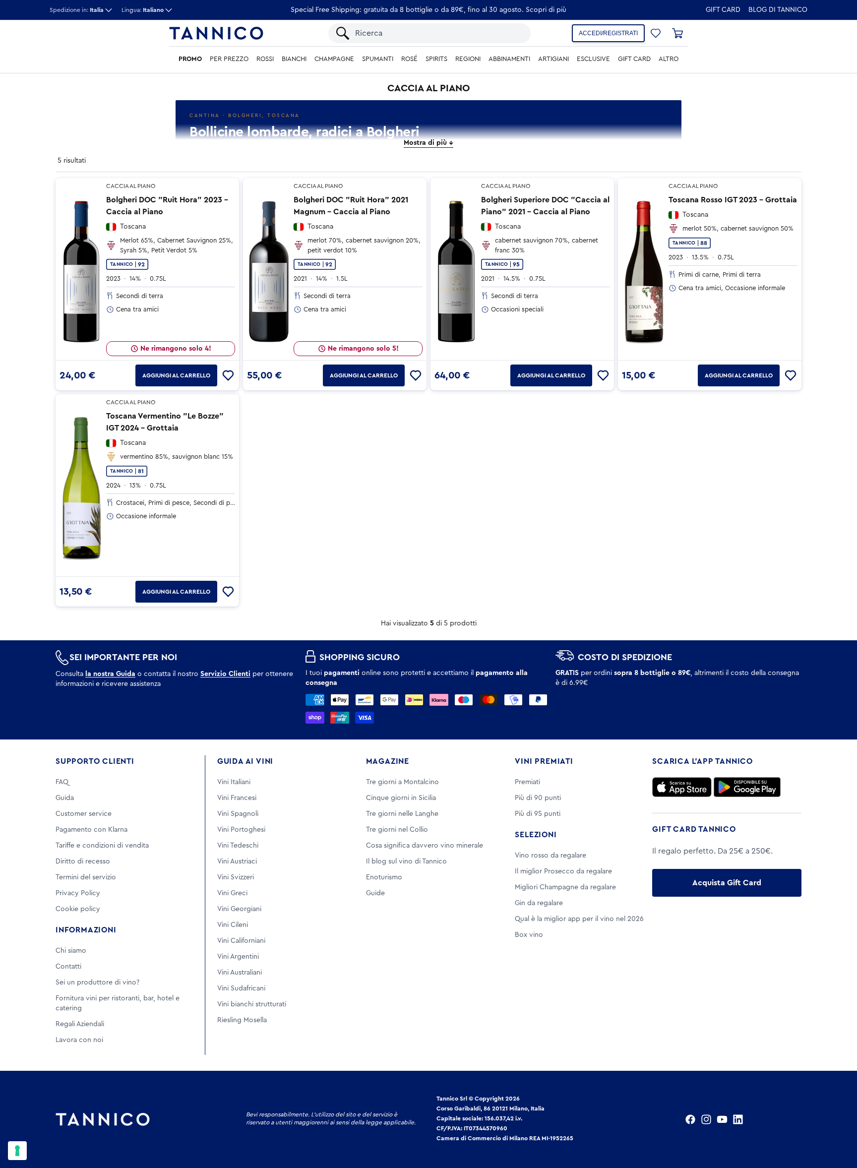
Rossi (265, 59)
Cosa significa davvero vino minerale (424, 845)
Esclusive (593, 59)
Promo (190, 59)
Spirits (436, 59)
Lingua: (143, 10)
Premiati (527, 782)
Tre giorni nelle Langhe (402, 813)
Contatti (68, 966)
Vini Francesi (236, 798)
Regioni (468, 59)
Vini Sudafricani (241, 988)
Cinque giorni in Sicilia (401, 798)
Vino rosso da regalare (550, 855)
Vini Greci (232, 893)
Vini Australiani (239, 972)
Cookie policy (78, 909)
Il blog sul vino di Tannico (406, 861)
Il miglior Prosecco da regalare (563, 871)
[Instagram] (706, 1119)
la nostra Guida (110, 674)
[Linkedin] (738, 1119)
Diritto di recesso (83, 861)
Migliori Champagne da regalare (565, 887)
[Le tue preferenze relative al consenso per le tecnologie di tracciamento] (17, 1150)
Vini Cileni (232, 925)
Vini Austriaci (237, 861)
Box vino (529, 934)
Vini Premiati (544, 761)
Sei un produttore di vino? (97, 982)
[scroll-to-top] (836, 1119)
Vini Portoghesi (241, 829)
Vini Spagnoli (237, 813)
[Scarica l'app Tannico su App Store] (682, 787)
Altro (668, 59)
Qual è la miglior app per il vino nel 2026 (579, 919)
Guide (375, 893)
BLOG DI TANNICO (777, 9)
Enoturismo (384, 877)
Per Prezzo (229, 59)
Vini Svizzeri (235, 877)
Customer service (84, 813)
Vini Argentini (238, 956)
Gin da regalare (539, 903)
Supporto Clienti (95, 761)
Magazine (387, 761)
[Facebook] (690, 1119)
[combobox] (438, 33)
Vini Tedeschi (237, 845)
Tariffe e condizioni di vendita (102, 845)
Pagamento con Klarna (91, 829)
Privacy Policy (78, 893)
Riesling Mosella (242, 1020)
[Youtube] (722, 1119)
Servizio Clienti (225, 674)
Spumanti (377, 59)
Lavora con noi (79, 1040)
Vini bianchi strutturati (251, 1004)
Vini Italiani (233, 782)
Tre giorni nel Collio (397, 829)
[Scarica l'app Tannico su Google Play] (747, 787)
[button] (656, 33)
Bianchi (294, 59)
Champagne (334, 59)
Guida (65, 798)
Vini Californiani (241, 940)
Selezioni (535, 835)
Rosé (409, 59)
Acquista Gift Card (726, 883)
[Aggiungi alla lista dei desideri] (228, 375)
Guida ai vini (245, 761)
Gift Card (723, 9)
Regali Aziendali (80, 1024)
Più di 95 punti (537, 813)
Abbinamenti (509, 59)
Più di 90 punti (538, 798)
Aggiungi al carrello (176, 375)
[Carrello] (677, 33)
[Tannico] (216, 33)
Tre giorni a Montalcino (402, 782)
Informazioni (86, 930)
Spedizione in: (77, 10)
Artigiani (553, 59)
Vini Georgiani (239, 909)
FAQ (62, 782)
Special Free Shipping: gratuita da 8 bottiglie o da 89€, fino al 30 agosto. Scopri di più (428, 9)
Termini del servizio (86, 877)
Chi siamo (71, 950)
